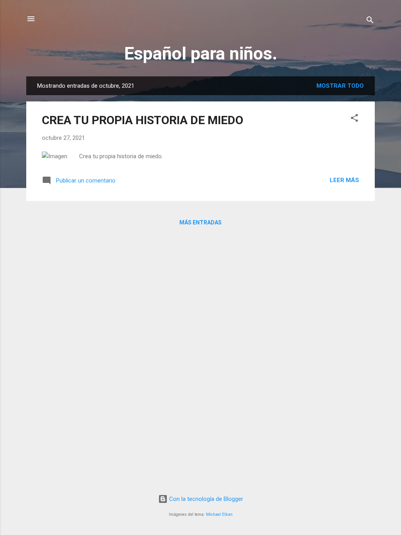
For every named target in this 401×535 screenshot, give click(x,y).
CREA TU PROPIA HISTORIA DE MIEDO (142, 120)
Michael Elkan (219, 514)
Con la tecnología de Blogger (205, 498)
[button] (354, 119)
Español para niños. (200, 53)
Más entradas (200, 222)
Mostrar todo (340, 85)
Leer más (344, 180)
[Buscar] (370, 21)
